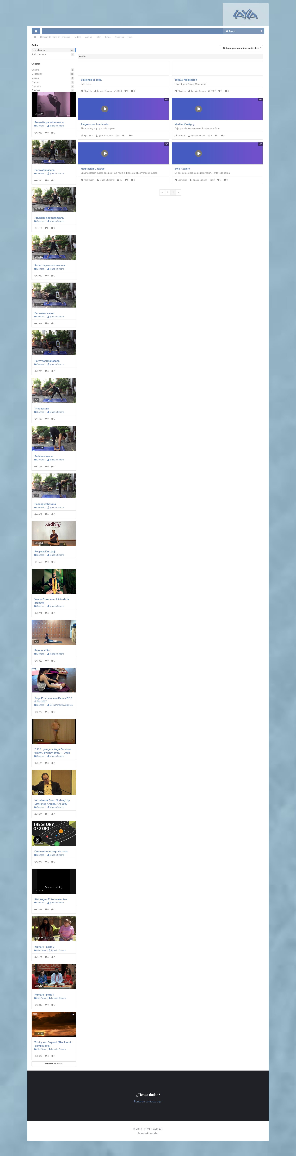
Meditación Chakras (92, 168)
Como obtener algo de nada (50, 851)
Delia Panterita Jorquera (61, 705)
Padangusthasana (45, 503)
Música (35, 78)
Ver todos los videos (54, 1063)
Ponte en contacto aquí (148, 1101)
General (35, 69)
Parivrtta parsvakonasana (49, 265)
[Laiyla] (245, 14)
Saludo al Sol (42, 650)
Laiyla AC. (157, 1129)
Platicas (36, 82)
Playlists (36, 90)
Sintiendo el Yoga (91, 79)
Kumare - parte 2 (44, 946)
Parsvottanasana (44, 170)
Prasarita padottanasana (49, 122)
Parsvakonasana (44, 313)
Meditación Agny (185, 124)
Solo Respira (182, 168)
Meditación (37, 74)
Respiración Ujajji (45, 551)
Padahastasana (43, 456)
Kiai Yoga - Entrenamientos (50, 899)
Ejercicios (36, 86)
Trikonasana (41, 408)
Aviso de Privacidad (148, 1133)
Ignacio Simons (57, 126)
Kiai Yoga (41, 950)
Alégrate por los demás (94, 124)
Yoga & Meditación (186, 79)
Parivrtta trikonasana (46, 360)
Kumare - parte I (44, 994)
